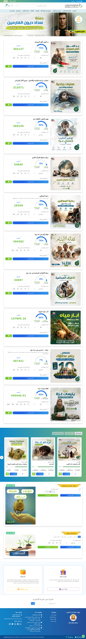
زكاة (79, 513)
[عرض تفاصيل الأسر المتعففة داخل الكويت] (69, 426)
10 (25, 34)
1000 (8, 380)
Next (1, 433)
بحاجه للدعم (69, 409)
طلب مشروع (53, 595)
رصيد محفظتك (24, 565)
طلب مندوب (53, 597)
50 (17, 34)
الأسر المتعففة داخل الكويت (73, 440)
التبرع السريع (31, 42)
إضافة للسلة (48, 471)
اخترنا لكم (78, 409)
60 (21, 226)
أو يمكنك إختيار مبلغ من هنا (24, 31)
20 (21, 34)
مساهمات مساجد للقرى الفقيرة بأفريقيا (17, 440)
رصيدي (72, 1)
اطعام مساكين (56, 513)
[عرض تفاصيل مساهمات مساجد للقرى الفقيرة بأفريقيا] (16, 426)
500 (13, 226)
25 (60, 519)
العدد (80, 465)
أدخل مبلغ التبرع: (44, 31)
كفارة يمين (70, 513)
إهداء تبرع (64, 565)
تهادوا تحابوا (78, 1)
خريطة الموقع (53, 593)
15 (28, 226)
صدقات (75, 513)
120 (17, 226)
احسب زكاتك (12, 1)
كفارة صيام (63, 513)
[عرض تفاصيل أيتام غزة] (43, 426)
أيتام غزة (51, 440)
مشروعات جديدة (58, 409)
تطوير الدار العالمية (7, 613)
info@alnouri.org (36, 591)
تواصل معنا (53, 591)
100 (14, 34)
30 (24, 226)
